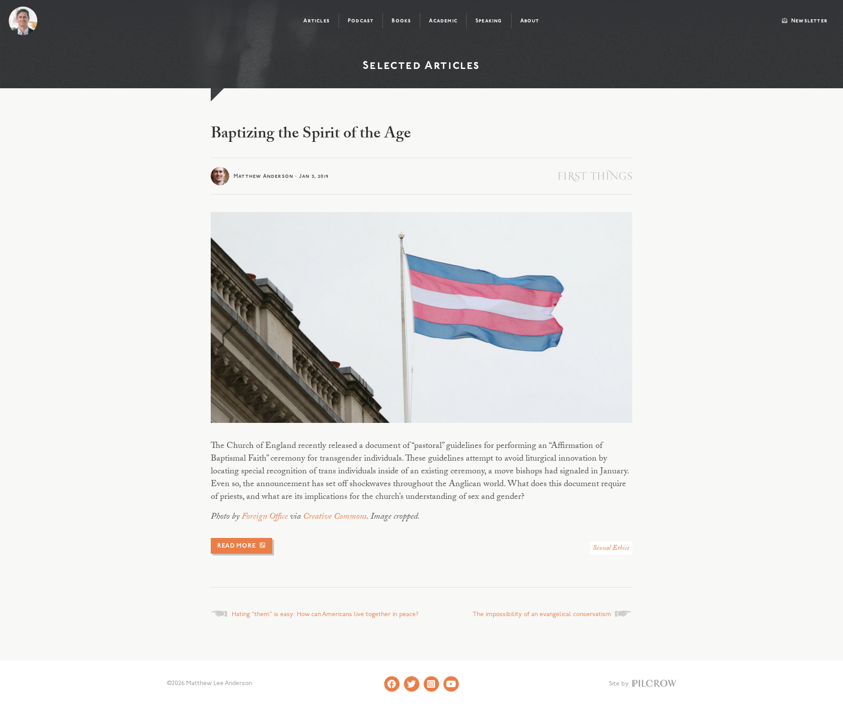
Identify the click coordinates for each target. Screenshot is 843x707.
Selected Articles (421, 66)
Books (401, 21)
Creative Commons (335, 517)
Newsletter (808, 21)
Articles (316, 21)
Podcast (361, 21)
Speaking (489, 21)
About (530, 21)
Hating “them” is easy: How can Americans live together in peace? (325, 614)
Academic (443, 21)
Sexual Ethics (611, 549)
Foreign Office (264, 517)
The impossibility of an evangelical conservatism (542, 614)
